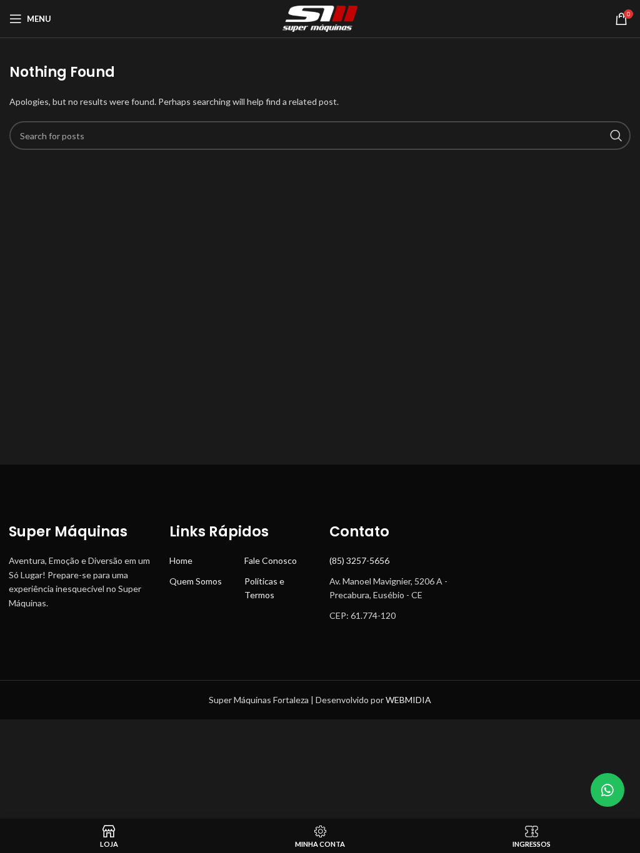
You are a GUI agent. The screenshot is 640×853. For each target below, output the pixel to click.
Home (180, 560)
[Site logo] (320, 17)
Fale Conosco (270, 560)
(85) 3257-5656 (359, 560)
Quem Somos (195, 581)
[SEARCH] (616, 135)
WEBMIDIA (408, 699)
